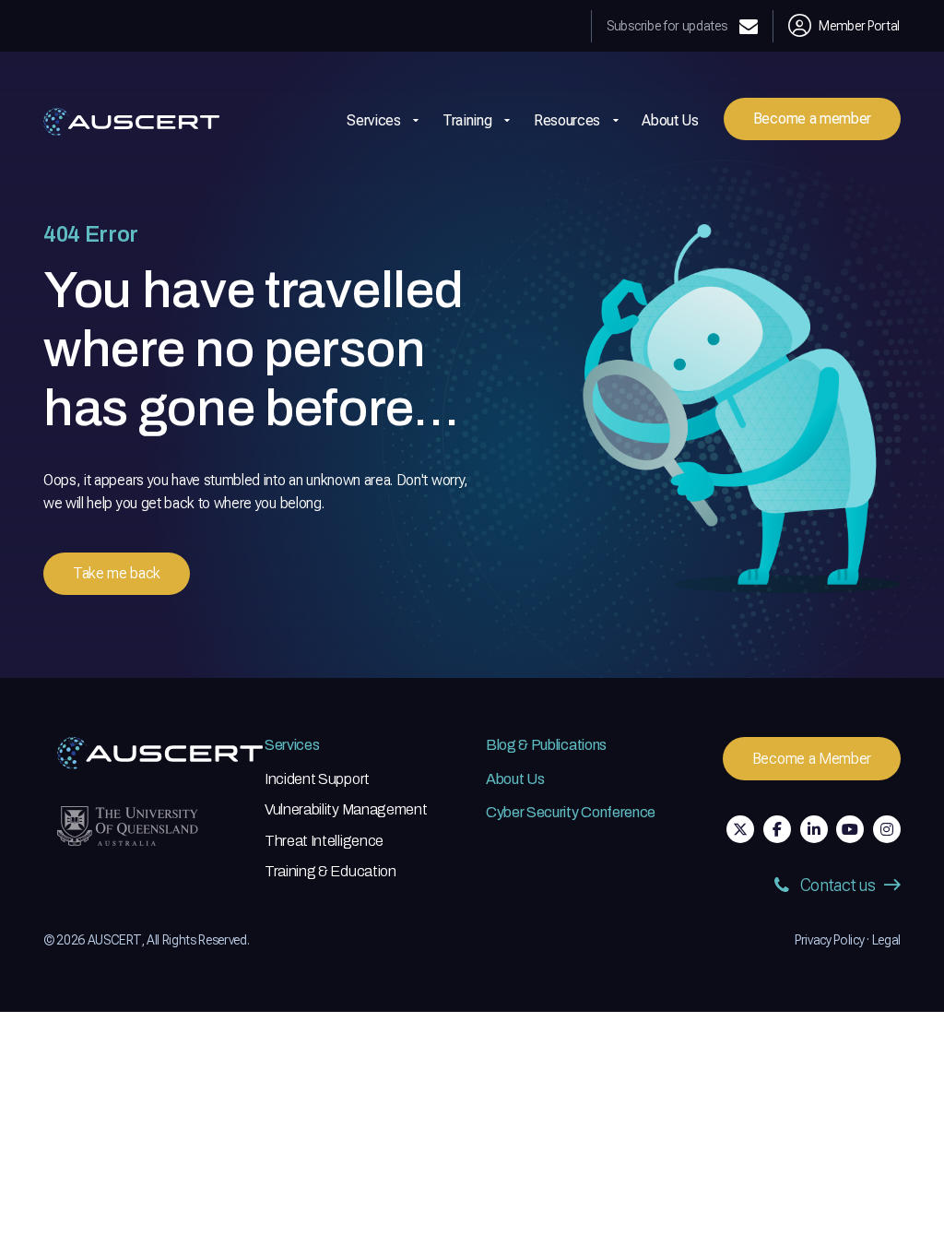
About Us (670, 120)
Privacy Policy (830, 940)
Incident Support (317, 779)
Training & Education (330, 871)
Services (292, 745)
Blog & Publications (546, 745)
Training (466, 120)
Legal (886, 940)
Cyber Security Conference (570, 812)
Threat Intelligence (324, 841)
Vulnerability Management (346, 809)
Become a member (812, 118)
